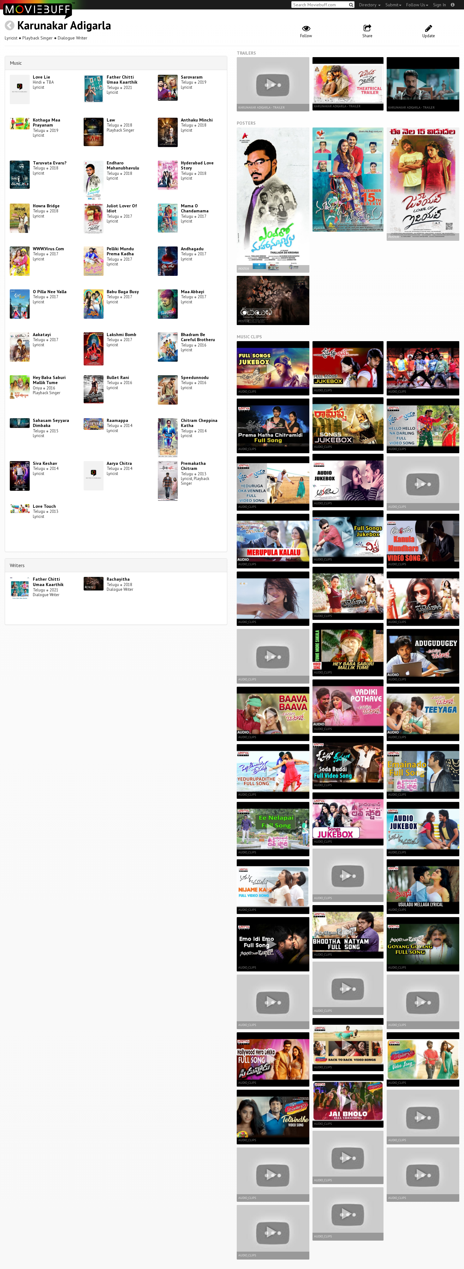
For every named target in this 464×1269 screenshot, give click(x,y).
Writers (17, 565)
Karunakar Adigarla (64, 25)
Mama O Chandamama (195, 208)
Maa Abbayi (192, 291)
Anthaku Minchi (197, 120)
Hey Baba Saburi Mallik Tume (49, 380)
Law (111, 120)
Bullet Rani (118, 377)
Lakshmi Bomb (121, 334)
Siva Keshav (45, 463)
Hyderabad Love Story (197, 165)
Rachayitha (118, 579)
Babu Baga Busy (123, 291)
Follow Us (415, 5)
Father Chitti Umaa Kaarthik (122, 79)
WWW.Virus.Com (48, 249)
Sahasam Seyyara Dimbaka (51, 423)
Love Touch (44, 506)
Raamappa (117, 420)
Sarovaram (192, 77)
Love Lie (41, 77)
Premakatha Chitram (193, 465)
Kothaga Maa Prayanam (46, 122)
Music (16, 63)
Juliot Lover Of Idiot (122, 208)
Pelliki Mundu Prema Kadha (120, 251)
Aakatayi (42, 334)
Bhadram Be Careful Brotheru (198, 337)
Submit (391, 5)
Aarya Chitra (119, 463)
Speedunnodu (195, 377)
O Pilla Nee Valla (50, 291)
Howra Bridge (46, 206)
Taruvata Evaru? (50, 163)
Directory (368, 5)
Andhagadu (192, 249)
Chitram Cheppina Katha (199, 423)
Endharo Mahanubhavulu (123, 165)
